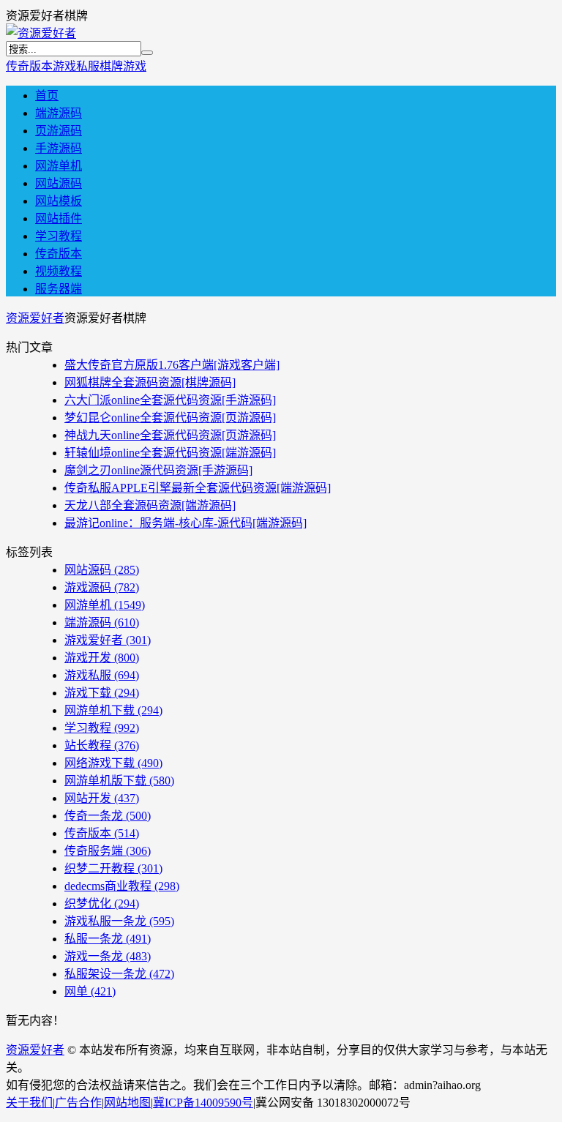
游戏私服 (76, 66)
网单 (90, 991)
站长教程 (101, 745)
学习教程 (58, 236)
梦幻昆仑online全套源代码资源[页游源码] (170, 417)
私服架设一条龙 (119, 974)
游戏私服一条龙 (119, 921)
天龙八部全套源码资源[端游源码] (150, 505)
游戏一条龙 (107, 956)
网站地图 (127, 1102)
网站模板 (58, 201)
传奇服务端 (107, 851)
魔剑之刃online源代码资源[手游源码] (158, 470)
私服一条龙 (107, 938)
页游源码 (58, 130)
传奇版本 (29, 66)
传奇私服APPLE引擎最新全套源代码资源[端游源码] (197, 488)
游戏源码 (101, 587)
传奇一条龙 (107, 815)
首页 (47, 95)
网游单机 (58, 166)
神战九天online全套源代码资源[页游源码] (170, 435)
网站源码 (58, 183)
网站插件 (58, 218)
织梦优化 (101, 903)
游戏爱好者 (107, 640)
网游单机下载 (113, 710)
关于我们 (29, 1102)
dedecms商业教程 (121, 886)
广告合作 (78, 1102)
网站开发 (101, 798)
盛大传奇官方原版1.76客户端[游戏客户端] (172, 365)
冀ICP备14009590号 (203, 1102)
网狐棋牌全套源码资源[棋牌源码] (150, 382)
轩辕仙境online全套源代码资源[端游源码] (170, 452)
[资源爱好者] (41, 33)
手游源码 (58, 148)
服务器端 (58, 289)
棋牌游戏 (123, 66)
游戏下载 (101, 693)
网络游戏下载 (113, 763)
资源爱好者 (35, 318)
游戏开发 (101, 657)
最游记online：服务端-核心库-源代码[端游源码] (185, 523)
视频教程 (58, 271)
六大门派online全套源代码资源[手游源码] (170, 400)
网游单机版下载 (119, 780)
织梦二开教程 (113, 868)
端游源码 (58, 113)
